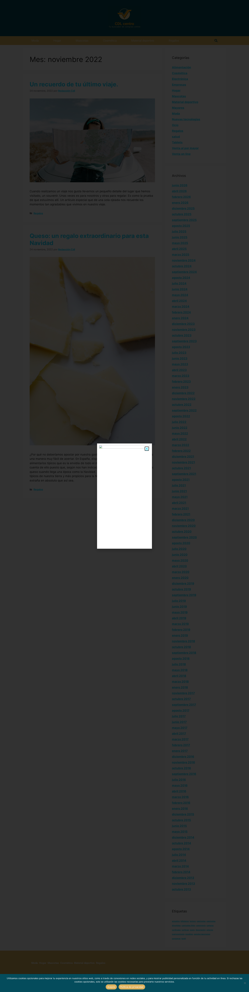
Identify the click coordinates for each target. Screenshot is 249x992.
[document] (124, 496)
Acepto (111, 987)
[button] (147, 448)
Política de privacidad (131, 987)
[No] (244, 983)
